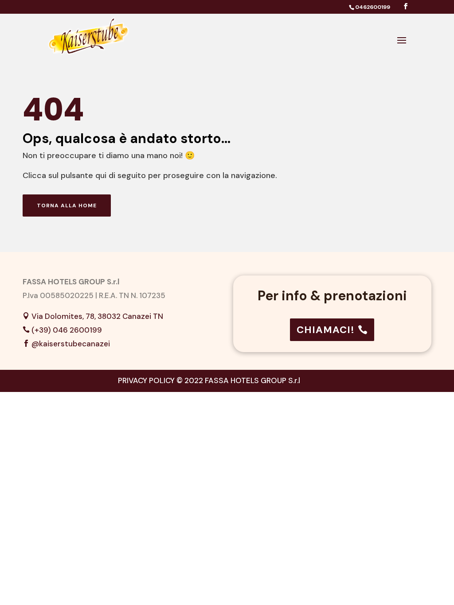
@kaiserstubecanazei (70, 344)
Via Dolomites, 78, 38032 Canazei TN (97, 316)
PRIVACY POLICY (146, 380)
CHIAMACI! (326, 329)
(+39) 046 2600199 (66, 330)
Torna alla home (67, 205)
